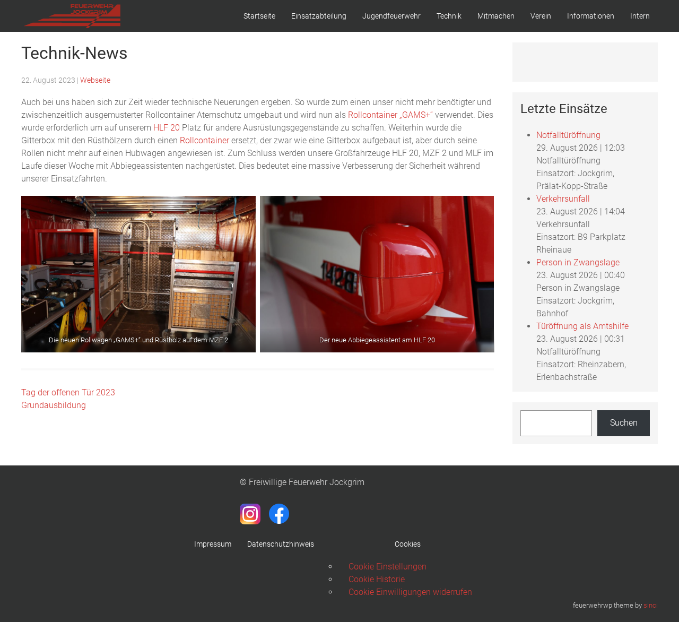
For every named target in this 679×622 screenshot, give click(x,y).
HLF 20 (166, 128)
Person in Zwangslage (578, 262)
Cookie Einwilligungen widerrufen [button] (410, 592)
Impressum (212, 544)
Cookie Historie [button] (377, 579)
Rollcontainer (204, 140)
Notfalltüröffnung (568, 135)
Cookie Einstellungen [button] (387, 566)
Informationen (590, 16)
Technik (449, 16)
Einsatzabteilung (318, 16)
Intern (640, 16)
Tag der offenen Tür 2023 (68, 392)
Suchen (624, 423)
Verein (540, 16)
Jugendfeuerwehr (391, 16)
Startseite (259, 16)
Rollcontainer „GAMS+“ (390, 115)
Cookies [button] (408, 544)
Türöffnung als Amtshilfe (582, 326)
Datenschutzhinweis (280, 544)
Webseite (95, 80)
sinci (650, 605)
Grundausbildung (53, 405)
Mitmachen (496, 16)
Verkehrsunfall (563, 199)
